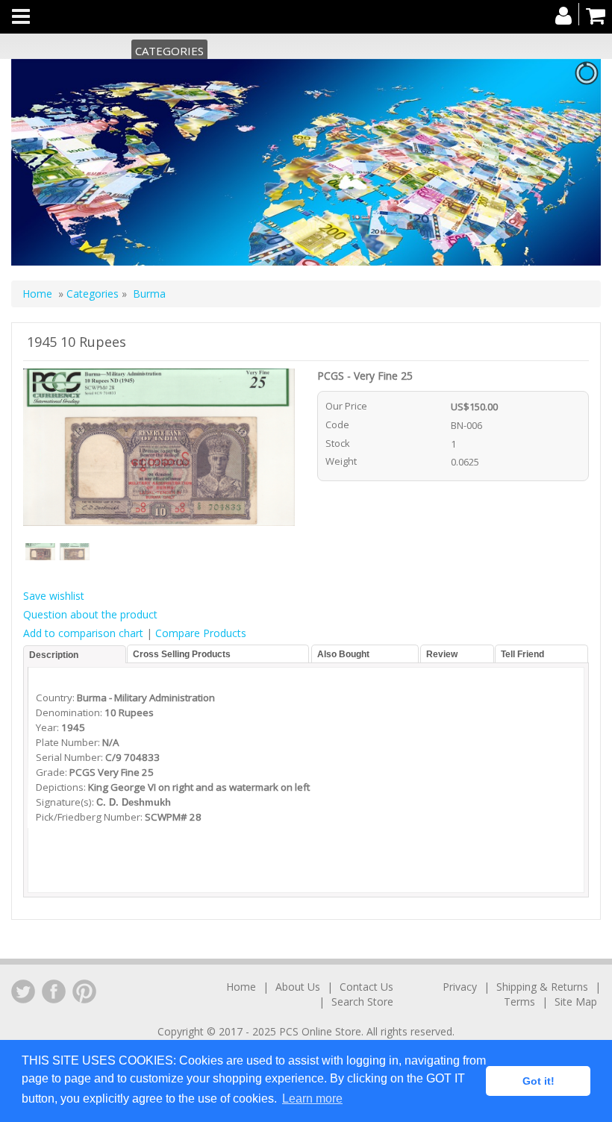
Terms (519, 1001)
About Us (297, 987)
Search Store (362, 1001)
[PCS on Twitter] (23, 991)
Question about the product (90, 614)
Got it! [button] (538, 1081)
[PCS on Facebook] (54, 991)
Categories (169, 50)
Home (37, 293)
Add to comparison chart (83, 633)
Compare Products (200, 633)
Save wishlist (53, 596)
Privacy (460, 987)
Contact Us (366, 987)
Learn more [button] (312, 1098)
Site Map (576, 1001)
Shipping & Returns (542, 987)
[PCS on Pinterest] (84, 991)
